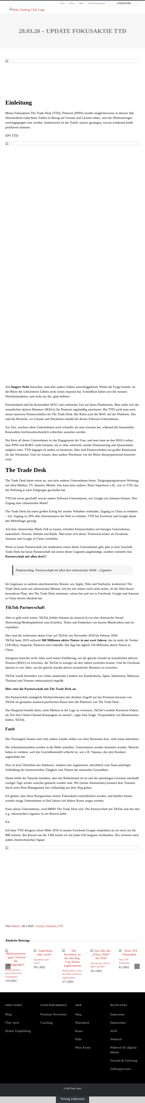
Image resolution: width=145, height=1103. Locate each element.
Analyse (40, 926)
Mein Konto (83, 1047)
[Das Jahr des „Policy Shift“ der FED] (101, 950)
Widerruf (116, 1039)
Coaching (46, 1022)
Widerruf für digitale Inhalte (123, 1050)
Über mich (12, 1022)
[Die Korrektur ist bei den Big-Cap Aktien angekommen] (72, 950)
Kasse (79, 1031)
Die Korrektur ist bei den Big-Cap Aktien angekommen (72, 974)
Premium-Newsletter (53, 1014)
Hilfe (78, 1039)
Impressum (117, 1014)
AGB (113, 1031)
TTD (60, 926)
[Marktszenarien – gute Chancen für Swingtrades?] (15, 950)
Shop (78, 1014)
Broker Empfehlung (18, 1031)
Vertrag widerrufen (72, 1099)
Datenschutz (118, 1022)
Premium (51, 926)
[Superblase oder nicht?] (44, 950)
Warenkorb (82, 1022)
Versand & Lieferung (123, 1060)
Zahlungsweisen (120, 1069)
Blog (8, 1014)
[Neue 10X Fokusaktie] (129, 950)
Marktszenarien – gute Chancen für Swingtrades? (13, 973)
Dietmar (15, 926)
